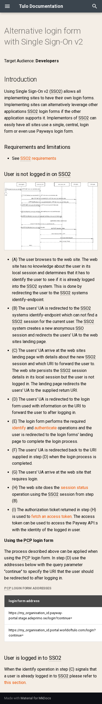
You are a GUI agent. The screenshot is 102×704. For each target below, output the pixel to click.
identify (19, 427)
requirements (38, 158)
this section (15, 682)
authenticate (46, 427)
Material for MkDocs (36, 698)
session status (74, 487)
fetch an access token (51, 516)
